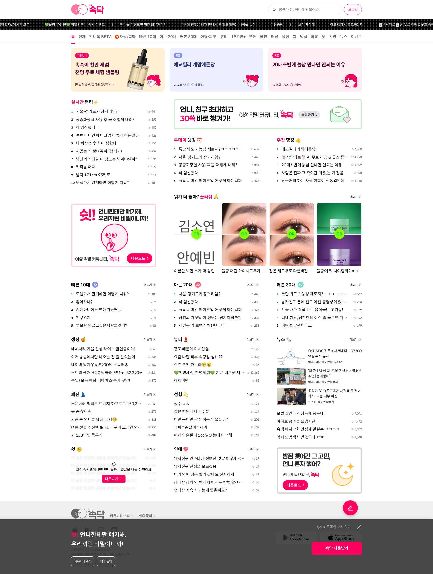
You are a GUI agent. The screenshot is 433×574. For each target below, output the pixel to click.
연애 (253, 36)
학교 (314, 36)
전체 (82, 36)
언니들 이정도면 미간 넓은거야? (134, 24)
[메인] (87, 9)
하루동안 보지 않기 (337, 527)
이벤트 (356, 36)
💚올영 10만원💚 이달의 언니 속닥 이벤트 (66, 24)
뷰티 (224, 36)
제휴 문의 (145, 516)
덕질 (303, 36)
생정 (285, 36)
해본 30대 (188, 36)
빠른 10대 (147, 36)
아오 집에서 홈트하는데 (338, 24)
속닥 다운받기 (336, 548)
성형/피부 (208, 36)
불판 (263, 36)
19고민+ (238, 36)
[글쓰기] (350, 507)
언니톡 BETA (100, 36)
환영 (333, 36)
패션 (274, 36)
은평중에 (268, 24)
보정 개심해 (298, 24)
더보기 (353, 197)
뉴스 (343, 36)
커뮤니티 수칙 (120, 516)
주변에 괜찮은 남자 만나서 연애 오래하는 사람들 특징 (209, 24)
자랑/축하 (127, 36)
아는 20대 (168, 36)
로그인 (353, 9)
